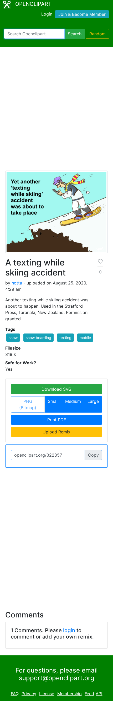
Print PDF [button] (56, 419)
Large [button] (93, 401)
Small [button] (53, 401)
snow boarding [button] (38, 337)
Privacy (29, 693)
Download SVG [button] (56, 389)
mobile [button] (85, 337)
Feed (89, 693)
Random (97, 33)
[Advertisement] (56, 111)
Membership (69, 693)
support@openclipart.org (56, 678)
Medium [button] (73, 401)
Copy (93, 455)
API (99, 693)
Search (74, 33)
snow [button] (13, 337)
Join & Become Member (82, 14)
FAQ (15, 693)
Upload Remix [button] (56, 431)
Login (46, 14)
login (69, 630)
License (46, 693)
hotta (17, 283)
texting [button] (65, 337)
